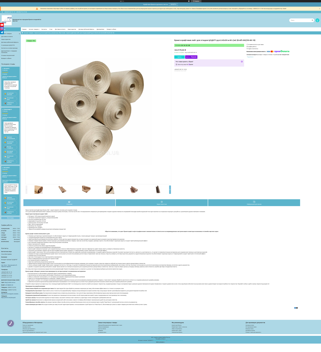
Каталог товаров (33, 29)
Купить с (188, 57)
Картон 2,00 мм (102, 328)
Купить (179, 57)
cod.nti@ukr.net (9, 285)
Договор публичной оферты (86, 29)
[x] (297, 308)
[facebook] (295, 308)
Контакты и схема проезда (9, 48)
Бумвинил (100, 330)
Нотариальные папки (251, 326)
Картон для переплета (28, 330)
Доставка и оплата (60, 29)
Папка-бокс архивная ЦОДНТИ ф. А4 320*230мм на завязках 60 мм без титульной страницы (10, 85)
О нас (50, 29)
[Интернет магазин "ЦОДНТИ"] (7, 20)
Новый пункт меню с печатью (179, 326)
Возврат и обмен (111, 29)
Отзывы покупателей (7, 55)
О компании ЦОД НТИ (8, 45)
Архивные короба (250, 330)
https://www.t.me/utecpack (8, 297)
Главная (24, 29)
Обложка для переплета (29, 328)
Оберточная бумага (177, 328)
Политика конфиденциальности (175, 340)
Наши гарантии (72, 29)
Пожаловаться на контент (159, 340)
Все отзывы (10, 218)
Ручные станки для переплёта (253, 332)
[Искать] (312, 20)
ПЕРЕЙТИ (173, 4)
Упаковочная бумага (177, 332)
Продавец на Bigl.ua (160, 338)
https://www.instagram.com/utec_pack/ (10, 293)
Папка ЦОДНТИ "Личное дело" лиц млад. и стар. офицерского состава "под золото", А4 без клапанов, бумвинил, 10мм (10, 188)
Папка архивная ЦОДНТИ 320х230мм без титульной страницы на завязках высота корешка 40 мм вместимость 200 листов (10, 127)
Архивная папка (27, 326)
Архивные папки (250, 325)
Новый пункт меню (176, 330)
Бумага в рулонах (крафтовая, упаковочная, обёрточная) (50, 33)
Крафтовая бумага (176, 325)
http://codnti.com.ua (10, 282)
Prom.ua (168, 337)
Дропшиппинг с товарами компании (9, 51)
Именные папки (249, 328)
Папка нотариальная (28, 325)
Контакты (44, 29)
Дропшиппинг (100, 29)
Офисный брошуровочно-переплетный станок (35, 332)
